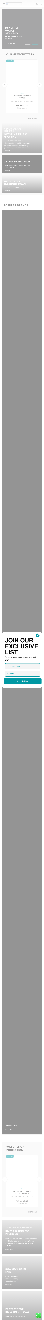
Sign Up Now (22, 681)
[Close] (38, 635)
